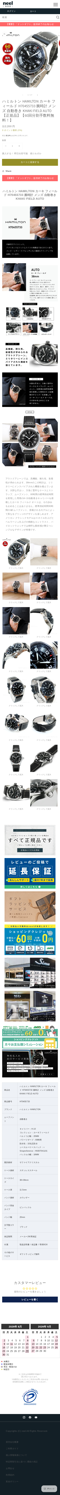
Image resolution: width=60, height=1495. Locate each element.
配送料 (8, 135)
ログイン (11, 11)
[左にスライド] (23, 95)
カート (33, 11)
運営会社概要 (12, 1442)
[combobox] (30, 17)
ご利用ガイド (12, 1448)
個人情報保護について (16, 1455)
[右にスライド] (37, 95)
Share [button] (9, 171)
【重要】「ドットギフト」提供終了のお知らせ (30, 24)
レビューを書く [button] (30, 1299)
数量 (4, 140)
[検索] (57, 17)
